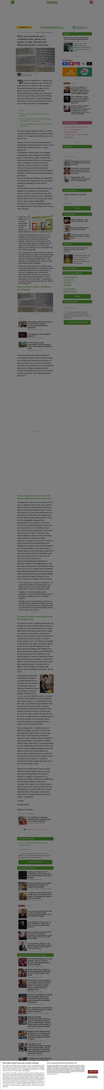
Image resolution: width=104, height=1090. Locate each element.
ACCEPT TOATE (93, 1072)
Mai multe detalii (26, 1070)
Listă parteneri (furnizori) (52, 1074)
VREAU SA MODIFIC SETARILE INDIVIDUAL (92, 1077)
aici (3, 1081)
